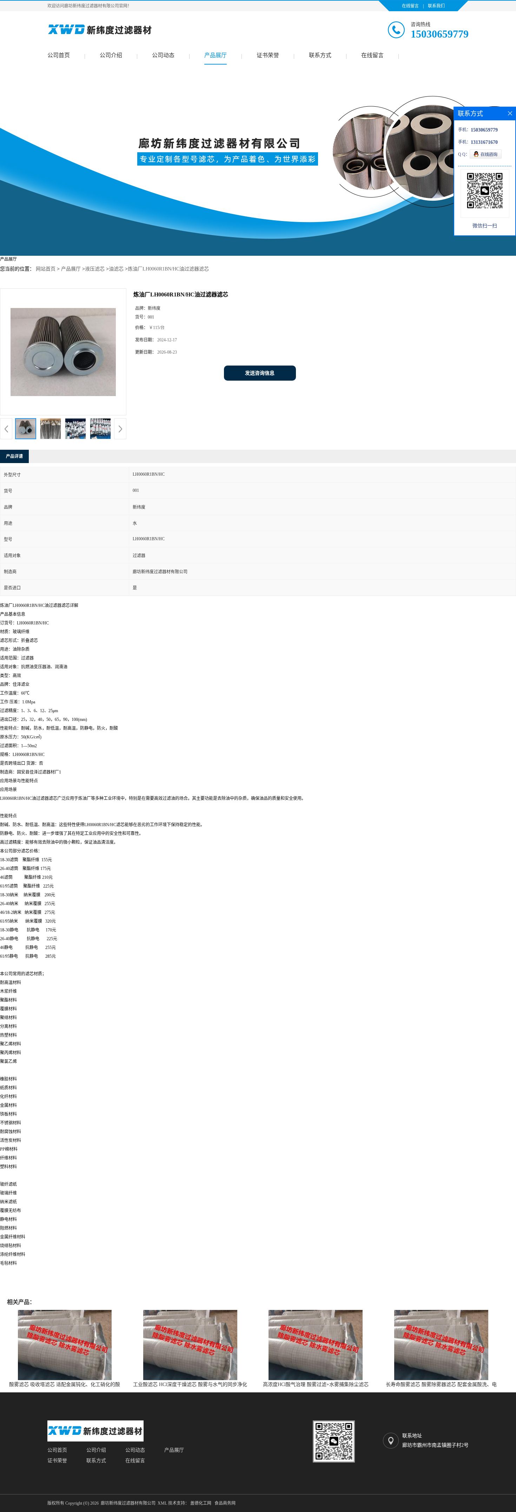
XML (162, 1503)
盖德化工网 (200, 1503)
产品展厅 (215, 55)
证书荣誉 (268, 55)
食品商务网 (225, 1503)
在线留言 (410, 6)
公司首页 (58, 55)
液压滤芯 (95, 269)
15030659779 (440, 34)
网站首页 (45, 269)
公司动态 (163, 55)
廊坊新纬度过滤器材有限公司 (128, 1503)
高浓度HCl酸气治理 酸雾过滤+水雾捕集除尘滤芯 (316, 1384)
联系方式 (320, 55)
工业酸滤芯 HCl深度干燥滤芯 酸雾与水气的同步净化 (190, 1384)
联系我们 (436, 6)
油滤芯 (116, 269)
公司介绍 (111, 55)
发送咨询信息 (259, 373)
